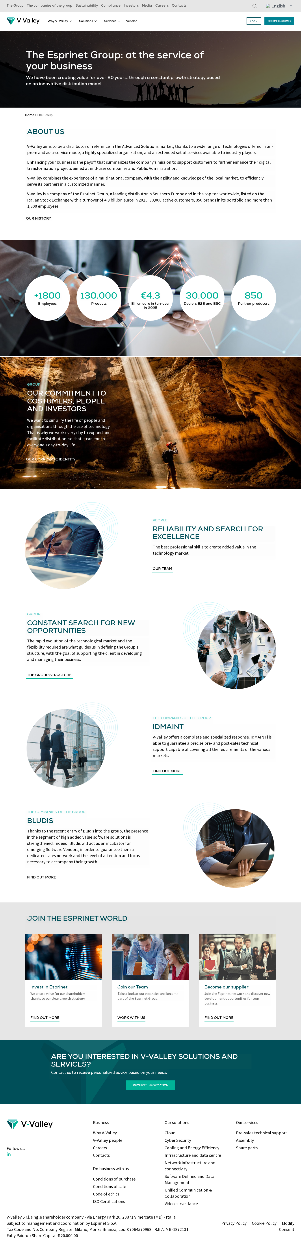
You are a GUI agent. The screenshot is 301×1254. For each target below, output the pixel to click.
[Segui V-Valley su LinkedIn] (9, 1154)
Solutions (86, 21)
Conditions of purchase (114, 1179)
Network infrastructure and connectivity (190, 1166)
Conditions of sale (109, 1186)
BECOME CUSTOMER (279, 21)
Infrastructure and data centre (193, 1155)
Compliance (111, 6)
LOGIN (253, 21)
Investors (131, 6)
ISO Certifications (109, 1201)
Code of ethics (106, 1194)
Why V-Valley (58, 21)
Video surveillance (181, 1203)
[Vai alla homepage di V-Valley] (23, 20)
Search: (255, 6)
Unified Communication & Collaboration (188, 1193)
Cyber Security (178, 1140)
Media (147, 6)
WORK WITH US (131, 1018)
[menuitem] (59, 21)
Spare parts (247, 1147)
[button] (279, 6)
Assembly (245, 1140)
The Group (15, 6)
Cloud (170, 1132)
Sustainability (87, 6)
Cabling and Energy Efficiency (192, 1147)
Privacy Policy (234, 1223)
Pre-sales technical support (261, 1132)
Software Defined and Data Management (189, 1179)
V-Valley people (107, 1140)
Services (110, 21)
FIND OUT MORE (44, 1018)
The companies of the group (49, 6)
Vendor (131, 21)
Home (29, 115)
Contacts (179, 6)
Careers (162, 6)
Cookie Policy (264, 1223)
